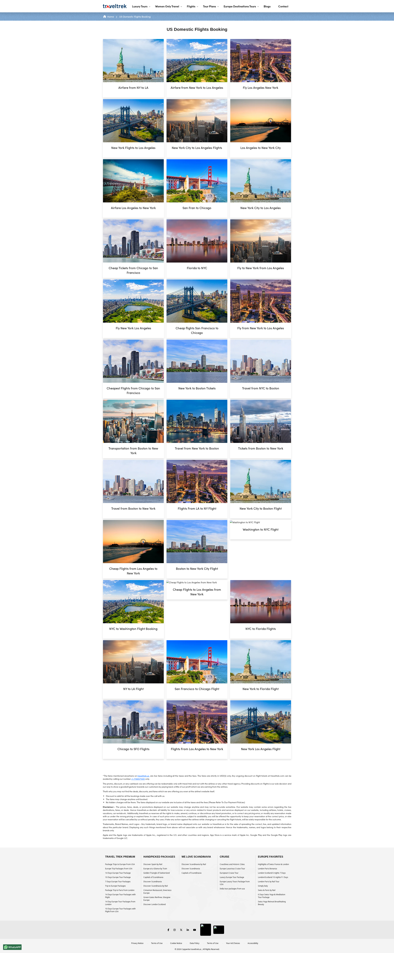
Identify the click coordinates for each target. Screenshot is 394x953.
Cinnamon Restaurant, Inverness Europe (157, 891)
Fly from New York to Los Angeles (260, 328)
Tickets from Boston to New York (260, 448)
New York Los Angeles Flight (260, 749)
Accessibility (253, 943)
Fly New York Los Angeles (133, 328)
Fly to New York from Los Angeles (260, 268)
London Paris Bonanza (267, 868)
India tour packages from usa (232, 888)
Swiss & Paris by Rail (266, 890)
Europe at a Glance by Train (155, 868)
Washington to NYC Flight (260, 529)
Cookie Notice (176, 943)
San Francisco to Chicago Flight (197, 689)
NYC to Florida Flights (260, 628)
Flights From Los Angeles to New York (197, 749)
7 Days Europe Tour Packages (118, 881)
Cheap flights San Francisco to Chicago (197, 330)
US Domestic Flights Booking (135, 16)
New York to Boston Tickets (197, 388)
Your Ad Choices (233, 943)
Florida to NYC (197, 268)
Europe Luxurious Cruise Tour (232, 868)
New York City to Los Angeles (260, 208)
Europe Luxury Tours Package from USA (235, 883)
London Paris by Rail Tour (268, 881)
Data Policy (194, 943)
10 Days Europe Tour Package (118, 877)
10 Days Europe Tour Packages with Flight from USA (120, 910)
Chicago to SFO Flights (133, 749)
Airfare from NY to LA (133, 87)
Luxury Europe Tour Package (232, 877)
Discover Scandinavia (152, 881)
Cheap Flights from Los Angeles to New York (133, 570)
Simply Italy (263, 886)
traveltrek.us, (143, 775)
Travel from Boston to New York (133, 508)
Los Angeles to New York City (260, 148)
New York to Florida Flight (261, 689)
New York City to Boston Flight (261, 508)
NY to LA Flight (133, 689)
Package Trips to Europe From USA (120, 864)
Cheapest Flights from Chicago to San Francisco (133, 390)
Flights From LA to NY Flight (197, 508)
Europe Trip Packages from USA (118, 868)
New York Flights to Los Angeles (133, 148)
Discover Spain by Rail (152, 864)
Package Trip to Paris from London (119, 890)
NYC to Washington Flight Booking (133, 628)
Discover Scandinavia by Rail (155, 886)
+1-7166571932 (138, 778)
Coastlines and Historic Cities (232, 864)
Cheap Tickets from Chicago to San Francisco (133, 270)
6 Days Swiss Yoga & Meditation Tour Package (271, 896)
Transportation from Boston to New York (133, 450)
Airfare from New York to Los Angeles (197, 87)
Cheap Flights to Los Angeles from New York (197, 591)
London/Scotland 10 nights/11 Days (273, 877)
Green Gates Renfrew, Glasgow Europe (156, 898)
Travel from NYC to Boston (260, 388)
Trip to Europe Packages (115, 886)
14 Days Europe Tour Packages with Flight (120, 896)
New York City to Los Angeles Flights (197, 148)
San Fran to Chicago (197, 208)
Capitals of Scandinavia (153, 877)
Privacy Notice (137, 943)
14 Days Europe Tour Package (118, 873)
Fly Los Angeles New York (260, 87)
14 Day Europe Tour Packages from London (120, 903)
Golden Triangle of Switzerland (156, 873)
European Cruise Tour (229, 873)
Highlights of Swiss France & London (273, 864)
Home (110, 16)
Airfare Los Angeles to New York (133, 208)
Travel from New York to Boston (197, 448)
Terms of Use (157, 943)
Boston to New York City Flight (197, 568)
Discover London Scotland (154, 904)
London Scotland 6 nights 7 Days (272, 873)
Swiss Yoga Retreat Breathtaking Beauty (272, 903)
